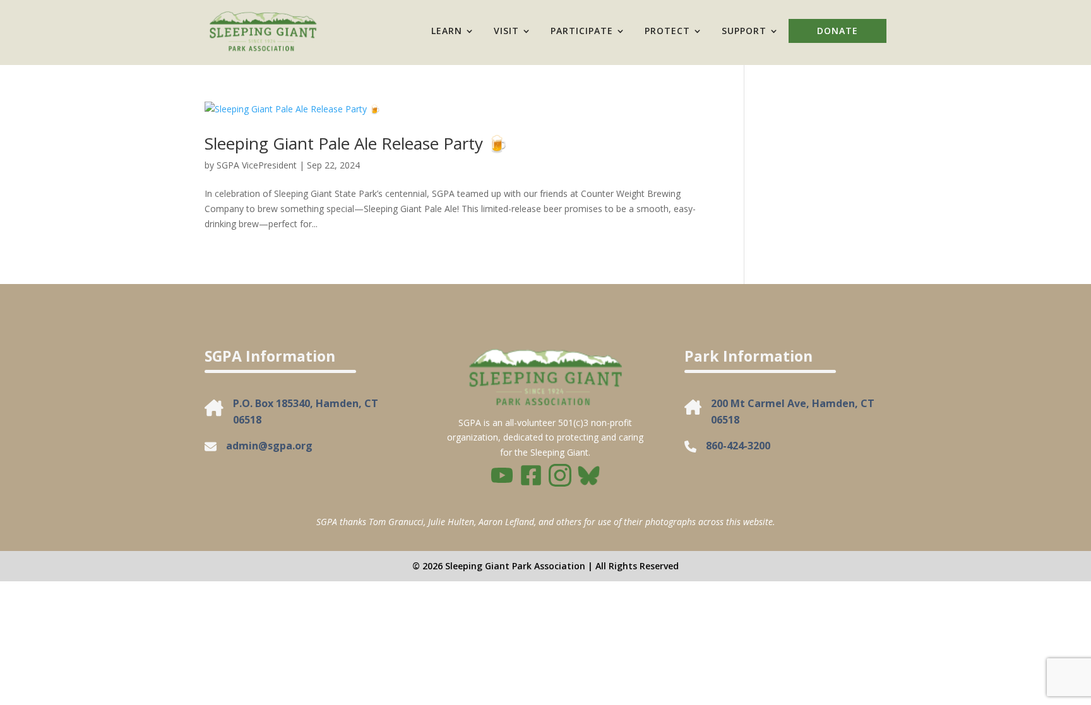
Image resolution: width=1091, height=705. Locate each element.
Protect (667, 31)
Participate (582, 31)
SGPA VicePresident (257, 165)
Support (744, 31)
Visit (506, 31)
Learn (446, 31)
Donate (837, 31)
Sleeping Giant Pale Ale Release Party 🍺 (356, 143)
